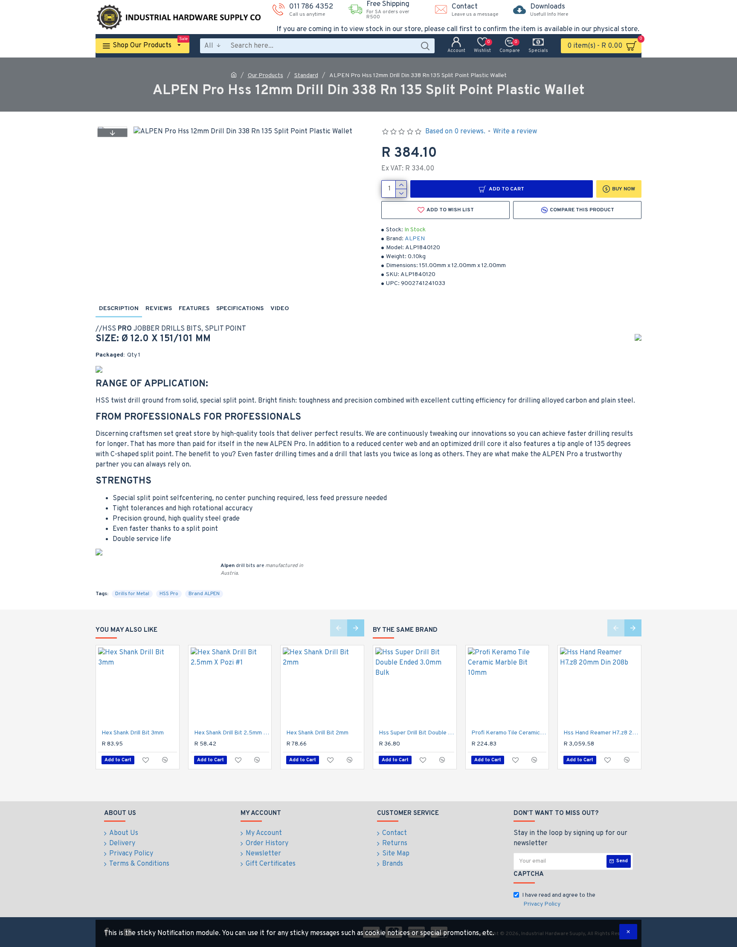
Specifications (240, 308)
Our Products (265, 75)
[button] (112, 132)
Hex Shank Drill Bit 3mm (133, 733)
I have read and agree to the (558, 900)
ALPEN (415, 238)
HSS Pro (169, 593)
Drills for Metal (132, 593)
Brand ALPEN (204, 593)
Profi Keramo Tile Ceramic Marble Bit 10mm (509, 733)
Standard (306, 75)
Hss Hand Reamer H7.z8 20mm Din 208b (601, 733)
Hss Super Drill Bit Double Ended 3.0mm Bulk (416, 733)
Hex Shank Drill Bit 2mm (317, 733)
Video (279, 308)
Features (194, 308)
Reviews (158, 308)
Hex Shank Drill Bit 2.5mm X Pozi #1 (232, 733)
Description (119, 308)
